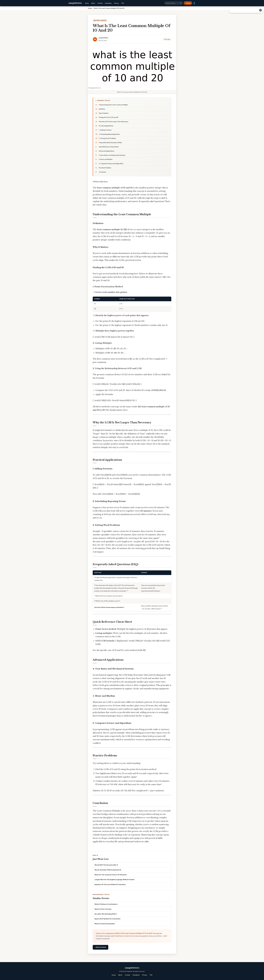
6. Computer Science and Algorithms (111, 163)
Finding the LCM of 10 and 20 (108, 117)
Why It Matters (104, 113)
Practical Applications (106, 126)
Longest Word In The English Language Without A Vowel (114, 879)
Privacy (116, 3)
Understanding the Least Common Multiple (113, 105)
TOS (122, 3)
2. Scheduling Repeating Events (109, 134)
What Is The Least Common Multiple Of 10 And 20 (133, 933)
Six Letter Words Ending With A (105, 914)
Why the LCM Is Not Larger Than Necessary (113, 121)
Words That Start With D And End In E (107, 870)
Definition (102, 109)
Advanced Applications (106, 151)
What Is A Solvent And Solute (104, 924)
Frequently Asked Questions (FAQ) (110, 142)
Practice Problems (105, 168)
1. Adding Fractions (105, 130)
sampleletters (75, 3)
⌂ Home (187, 3)
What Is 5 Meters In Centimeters (106, 904)
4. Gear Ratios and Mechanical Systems (112, 155)
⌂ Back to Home (100, 947)
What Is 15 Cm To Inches (102, 909)
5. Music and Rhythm (105, 159)
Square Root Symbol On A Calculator (107, 919)
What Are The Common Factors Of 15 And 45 (110, 875)
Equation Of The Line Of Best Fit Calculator (110, 884)
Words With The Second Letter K (106, 865)
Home (87, 3)
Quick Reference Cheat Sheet (108, 147)
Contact (100, 3)
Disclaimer (108, 3)
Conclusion (102, 172)
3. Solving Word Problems (107, 138)
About (93, 3)
